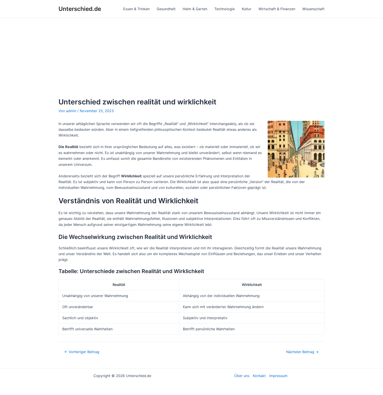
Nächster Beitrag (302, 352)
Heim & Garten (195, 9)
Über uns (241, 375)
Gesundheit (166, 9)
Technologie (224, 9)
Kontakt (259, 375)
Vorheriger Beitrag (81, 352)
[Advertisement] (191, 51)
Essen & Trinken (136, 9)
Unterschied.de (80, 8)
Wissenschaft (313, 9)
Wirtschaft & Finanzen (276, 9)
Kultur (246, 9)
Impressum (278, 375)
